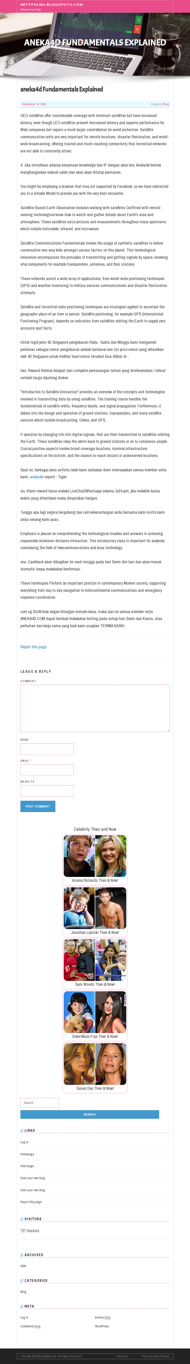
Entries (103, 1317)
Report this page (33, 647)
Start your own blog (32, 1178)
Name (25, 740)
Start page (27, 1166)
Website (27, 782)
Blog (166, 104)
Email (26, 761)
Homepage (27, 1154)
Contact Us (122, 1356)
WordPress (102, 1326)
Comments (30, 1326)
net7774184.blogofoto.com (51, 5)
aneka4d (36, 477)
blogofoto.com (49, 1356)
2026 (23, 1266)
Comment (28, 681)
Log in (24, 1142)
